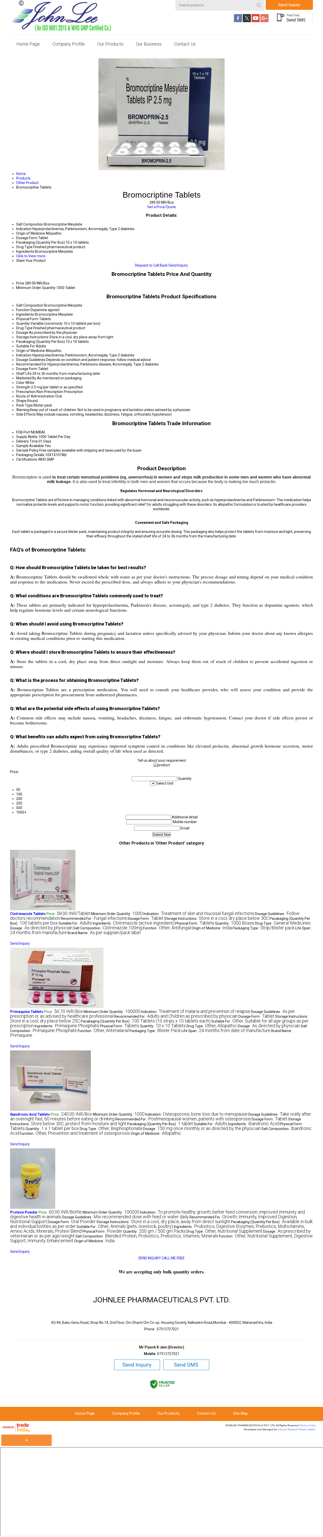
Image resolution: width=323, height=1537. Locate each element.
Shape (21, 401)
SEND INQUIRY (149, 1258)
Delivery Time (27, 441)
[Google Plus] (264, 21)
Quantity (23, 323)
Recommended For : (94, 919)
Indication (24, 355)
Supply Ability (27, 437)
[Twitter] (247, 21)
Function (23, 310)
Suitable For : (75, 923)
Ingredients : (133, 923)
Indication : (198, 914)
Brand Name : (104, 933)
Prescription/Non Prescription (39, 392)
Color (20, 383)
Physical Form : (194, 923)
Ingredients (25, 314)
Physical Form (27, 319)
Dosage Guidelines (30, 360)
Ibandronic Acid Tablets (30, 1114)
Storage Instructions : (216, 919)
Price (20, 283)
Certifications (26, 459)
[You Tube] (256, 21)
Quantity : (234, 923)
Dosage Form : (146, 919)
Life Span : (226, 1031)
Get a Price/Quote (161, 207)
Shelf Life (24, 374)
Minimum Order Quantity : (117, 914)
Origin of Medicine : (212, 928)
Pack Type (24, 405)
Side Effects (26, 414)
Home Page (28, 44)
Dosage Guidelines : (125, 1217)
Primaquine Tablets (26, 1012)
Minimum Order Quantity (36, 288)
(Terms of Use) (307, 1425)
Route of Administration (35, 396)
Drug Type (24, 328)
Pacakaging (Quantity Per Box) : (145, 1021)
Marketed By (26, 378)
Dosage (22, 333)
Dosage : (41, 928)
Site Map (240, 1413)
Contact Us (185, 44)
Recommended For (31, 364)
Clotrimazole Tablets (28, 914)
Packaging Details (30, 455)
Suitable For (25, 346)
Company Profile (68, 44)
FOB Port (23, 432)
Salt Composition (29, 305)
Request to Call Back (151, 265)
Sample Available (30, 446)
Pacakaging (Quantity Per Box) (40, 342)
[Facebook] (238, 21)
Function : (167, 928)
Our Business (149, 44)
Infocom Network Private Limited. (297, 1429)
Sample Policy (27, 450)
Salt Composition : (107, 928)
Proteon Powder (24, 1212)
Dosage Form (26, 369)
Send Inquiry (289, 5)
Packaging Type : (263, 928)
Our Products (110, 44)
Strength (23, 387)
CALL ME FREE (173, 1258)
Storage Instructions (32, 337)
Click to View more (30, 256)
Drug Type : (283, 923)
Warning (22, 410)
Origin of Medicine (30, 351)
